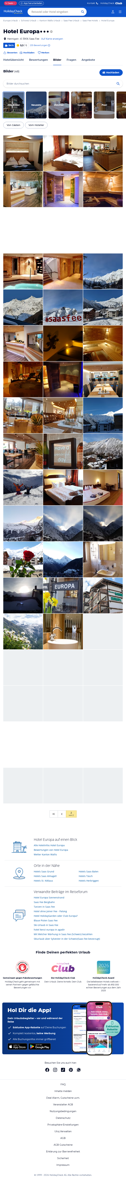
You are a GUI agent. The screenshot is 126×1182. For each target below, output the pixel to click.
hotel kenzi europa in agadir (49, 929)
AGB (63, 1138)
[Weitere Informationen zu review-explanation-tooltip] (48, 45)
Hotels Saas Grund (44, 871)
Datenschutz (63, 1118)
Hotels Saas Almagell (45, 876)
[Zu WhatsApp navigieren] (78, 1069)
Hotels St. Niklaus (43, 880)
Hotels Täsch (86, 876)
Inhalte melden (63, 1091)
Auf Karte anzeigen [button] (52, 38)
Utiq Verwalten (63, 1131)
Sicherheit (63, 1158)
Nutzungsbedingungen (63, 1111)
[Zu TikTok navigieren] (63, 1069)
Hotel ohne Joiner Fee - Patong (50, 911)
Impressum (63, 1164)
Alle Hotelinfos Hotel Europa (49, 845)
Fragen (71, 59)
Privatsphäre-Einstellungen (63, 1124)
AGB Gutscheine (63, 1144)
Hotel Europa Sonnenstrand (49, 897)
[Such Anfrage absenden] (83, 12)
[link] (113, 12)
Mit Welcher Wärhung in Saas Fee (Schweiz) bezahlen (63, 934)
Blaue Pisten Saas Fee (46, 920)
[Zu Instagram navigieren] (55, 1069)
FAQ (63, 1084)
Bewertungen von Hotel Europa (51, 849)
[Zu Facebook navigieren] (47, 1069)
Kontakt (91, 3)
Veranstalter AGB (63, 1104)
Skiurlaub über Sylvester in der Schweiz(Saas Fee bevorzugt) (67, 938)
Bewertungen (38, 59)
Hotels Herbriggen (89, 880)
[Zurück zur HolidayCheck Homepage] (13, 12)
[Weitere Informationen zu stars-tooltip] (51, 31)
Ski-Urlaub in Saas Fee (46, 925)
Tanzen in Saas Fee (44, 906)
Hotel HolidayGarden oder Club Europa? (56, 915)
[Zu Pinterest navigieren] (71, 1069)
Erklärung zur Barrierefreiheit (63, 1151)
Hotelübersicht (13, 59)
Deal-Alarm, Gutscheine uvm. (63, 1097)
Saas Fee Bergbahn (44, 902)
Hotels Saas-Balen (88, 871)
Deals (9, 3)
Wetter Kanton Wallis (45, 854)
